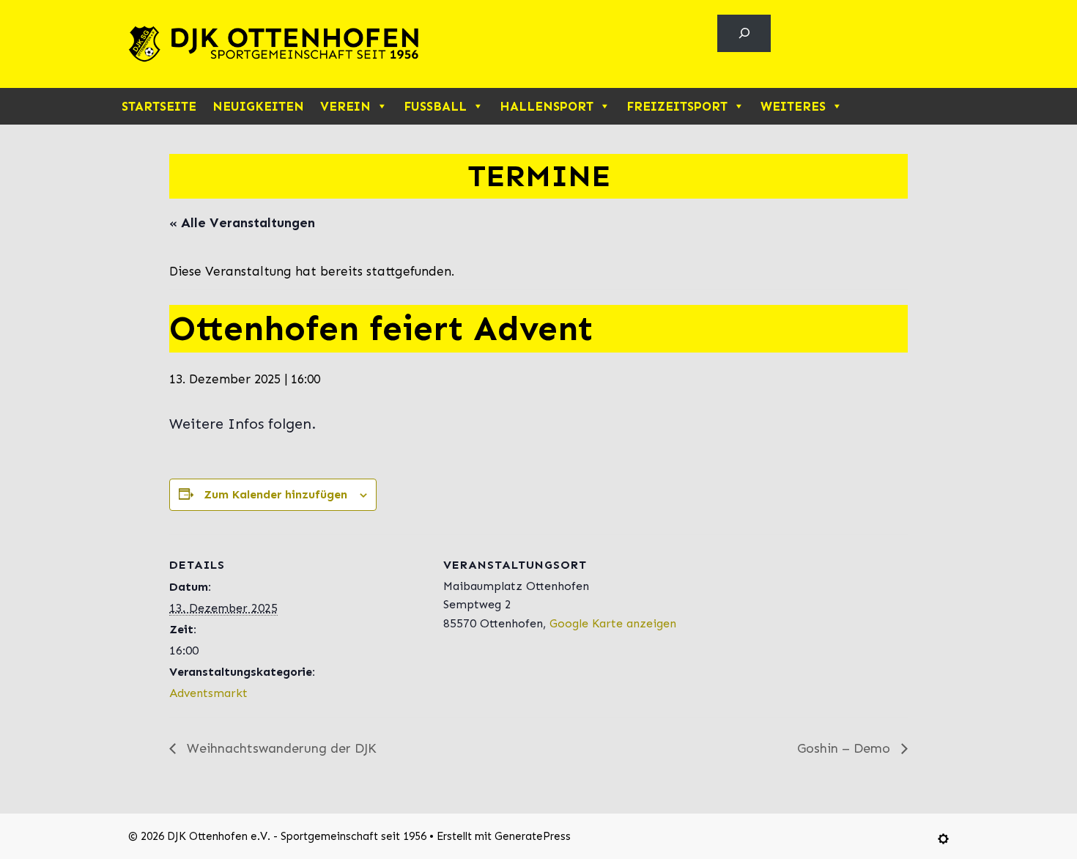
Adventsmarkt (208, 693)
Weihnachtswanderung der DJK (280, 748)
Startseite (159, 106)
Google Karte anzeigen (612, 623)
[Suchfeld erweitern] (744, 33)
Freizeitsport (677, 106)
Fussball (435, 106)
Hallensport (546, 106)
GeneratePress (533, 836)
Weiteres (793, 106)
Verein (345, 106)
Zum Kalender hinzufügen (275, 494)
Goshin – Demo (845, 748)
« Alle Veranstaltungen (242, 223)
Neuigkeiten (258, 106)
